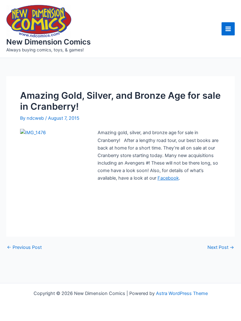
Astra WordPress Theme (182, 293)
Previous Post (24, 247)
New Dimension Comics (48, 41)
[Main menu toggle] (228, 28)
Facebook (168, 178)
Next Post (220, 247)
